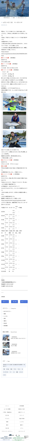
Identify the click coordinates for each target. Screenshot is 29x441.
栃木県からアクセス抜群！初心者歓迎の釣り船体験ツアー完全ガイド (14, 365)
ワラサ (4, 374)
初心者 (5, 323)
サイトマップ (22, 431)
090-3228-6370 (18, 43)
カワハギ (21, 372)
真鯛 (17, 372)
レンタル (5, 316)
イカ (14, 372)
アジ (10, 372)
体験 (5, 313)
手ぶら (19, 369)
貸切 (5, 318)
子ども (15, 369)
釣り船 (7, 369)
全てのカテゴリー (7, 311)
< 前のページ (5, 301)
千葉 (4, 369)
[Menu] (26, 2)
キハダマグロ (5, 372)
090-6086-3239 (9, 43)
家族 (11, 369)
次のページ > (24, 301)
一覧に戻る (14, 301)
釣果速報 (3, 296)
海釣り (5, 321)
